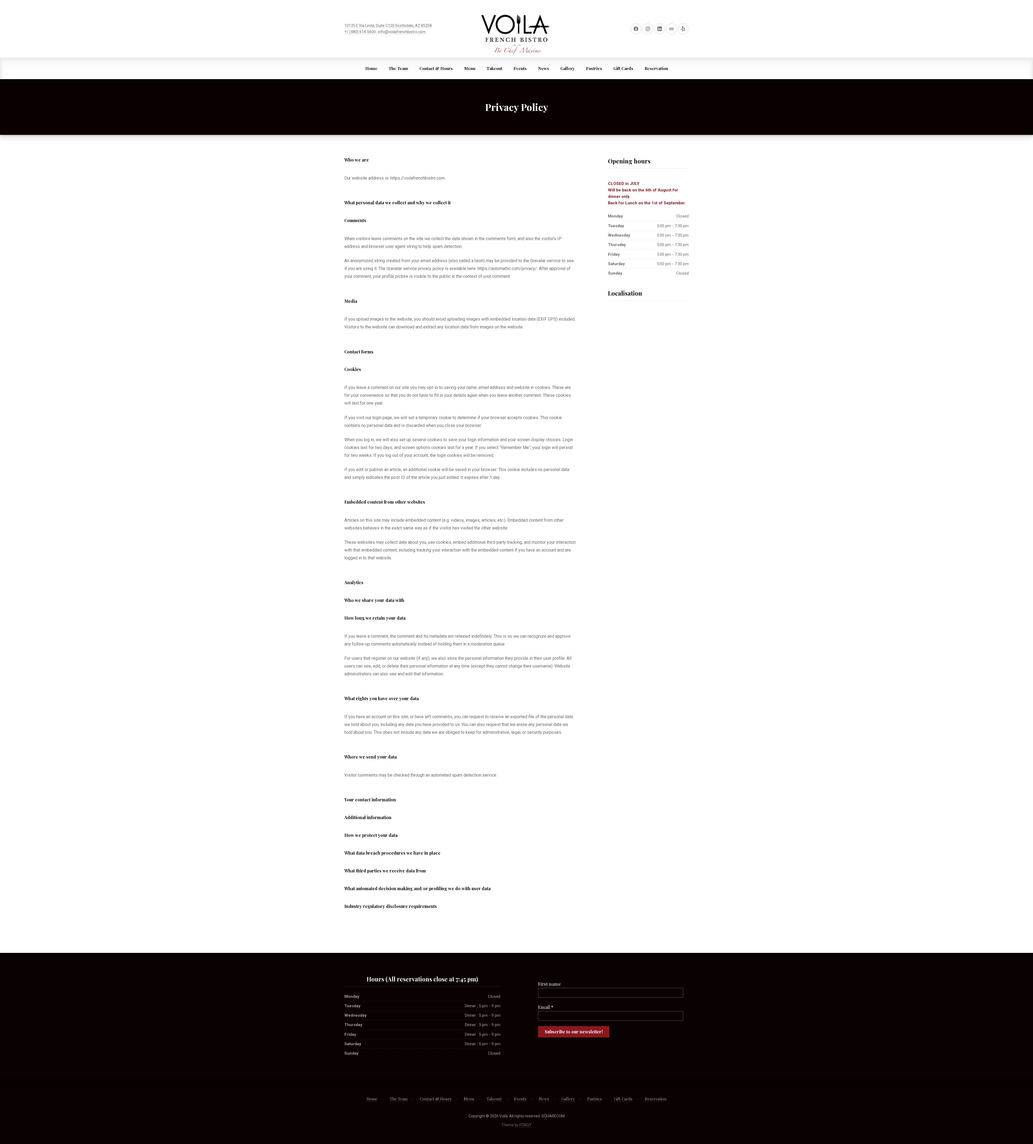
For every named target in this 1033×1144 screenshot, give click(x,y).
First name (549, 984)
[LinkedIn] (659, 28)
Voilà (503, 1116)
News (543, 68)
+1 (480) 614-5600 (360, 32)
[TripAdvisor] (671, 28)
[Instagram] (647, 28)
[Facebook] (636, 28)
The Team (398, 68)
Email (545, 1007)
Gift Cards (623, 68)
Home (371, 68)
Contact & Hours (436, 68)
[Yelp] (683, 28)
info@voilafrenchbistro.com (402, 32)
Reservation (656, 68)
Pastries (594, 68)
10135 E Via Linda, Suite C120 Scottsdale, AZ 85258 (388, 25)
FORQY (525, 1125)
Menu (469, 68)
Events (520, 68)
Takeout (494, 68)
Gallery (567, 68)
